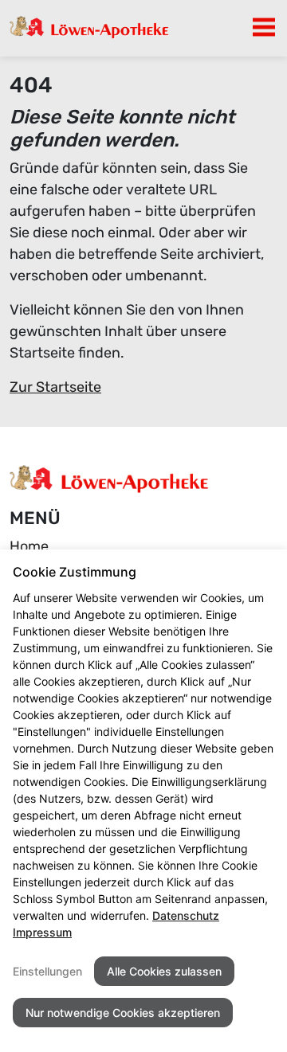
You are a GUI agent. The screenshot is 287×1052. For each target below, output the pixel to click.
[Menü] (264, 27)
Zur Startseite (55, 387)
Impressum (42, 932)
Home (29, 546)
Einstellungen (47, 971)
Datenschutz (185, 915)
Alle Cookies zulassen (164, 971)
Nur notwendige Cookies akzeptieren (123, 1012)
